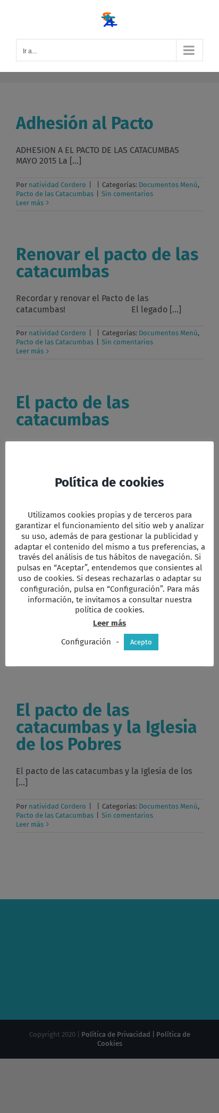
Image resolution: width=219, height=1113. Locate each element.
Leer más (109, 623)
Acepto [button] (141, 642)
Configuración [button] (86, 642)
